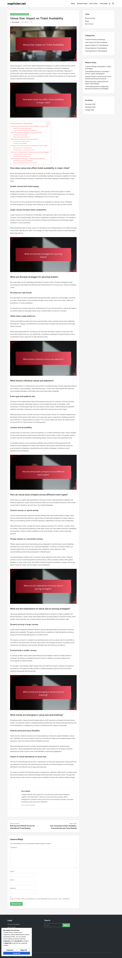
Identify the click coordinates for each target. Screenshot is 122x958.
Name (12, 871)
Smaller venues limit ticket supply (22, 128)
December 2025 (90, 104)
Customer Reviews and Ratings (95, 39)
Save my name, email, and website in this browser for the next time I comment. (40, 899)
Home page (103, 3)
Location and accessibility (20, 143)
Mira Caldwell (15, 22)
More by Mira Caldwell (28, 805)
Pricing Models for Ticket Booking (96, 48)
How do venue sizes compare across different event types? (29, 145)
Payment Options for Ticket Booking (96, 45)
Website (13, 888)
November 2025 (90, 107)
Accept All (16, 953)
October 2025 (89, 110)
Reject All (23, 950)
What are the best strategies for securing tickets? (26, 132)
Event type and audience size (21, 141)
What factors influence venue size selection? (25, 139)
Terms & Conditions (13, 924)
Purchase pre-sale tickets (20, 135)
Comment (14, 847)
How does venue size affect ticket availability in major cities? (30, 126)
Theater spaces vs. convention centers (23, 150)
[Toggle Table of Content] (47, 123)
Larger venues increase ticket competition (24, 130)
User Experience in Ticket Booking (96, 51)
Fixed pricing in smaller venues (21, 156)
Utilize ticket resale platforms (21, 137)
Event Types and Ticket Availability (19, 14)
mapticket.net (16, 3)
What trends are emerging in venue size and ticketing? (28, 158)
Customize (9, 950)
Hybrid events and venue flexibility (22, 160)
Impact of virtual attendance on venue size (25, 162)
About (73, 3)
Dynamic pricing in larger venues (22, 154)
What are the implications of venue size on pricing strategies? (30, 152)
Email (12, 880)
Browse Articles (82, 3)
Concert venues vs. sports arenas (22, 147)
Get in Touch (93, 3)
